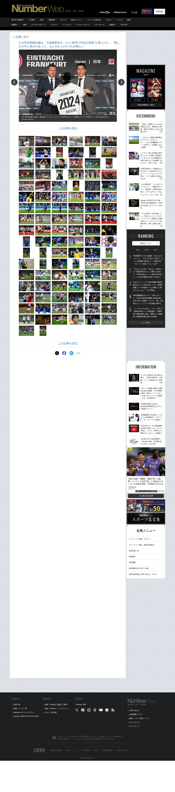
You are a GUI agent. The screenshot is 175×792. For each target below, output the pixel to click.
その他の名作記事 (146, 496)
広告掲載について (136, 714)
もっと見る (146, 322)
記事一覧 (17, 704)
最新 (138, 250)
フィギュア (67, 25)
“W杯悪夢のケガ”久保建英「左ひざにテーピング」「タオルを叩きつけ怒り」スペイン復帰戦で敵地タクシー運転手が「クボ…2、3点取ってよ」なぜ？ (148, 260)
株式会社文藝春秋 (56, 750)
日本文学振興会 (122, 750)
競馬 (128, 20)
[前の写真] (14, 82)
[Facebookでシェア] (64, 354)
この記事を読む (68, 128)
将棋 (24, 25)
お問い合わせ (134, 710)
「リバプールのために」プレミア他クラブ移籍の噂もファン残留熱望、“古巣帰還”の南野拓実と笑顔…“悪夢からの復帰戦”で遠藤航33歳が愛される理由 (148, 312)
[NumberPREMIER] (146, 11)
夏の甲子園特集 (17, 20)
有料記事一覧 (134, 551)
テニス (119, 20)
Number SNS (81, 704)
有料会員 (159, 11)
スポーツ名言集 (51, 712)
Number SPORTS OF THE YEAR (26, 716)
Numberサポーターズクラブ (24, 712)
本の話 (95, 750)
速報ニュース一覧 (20, 708)
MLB (41, 20)
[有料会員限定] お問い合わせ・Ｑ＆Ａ (143, 574)
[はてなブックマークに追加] (71, 354)
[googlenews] (107, 710)
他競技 (111, 25)
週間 (155, 250)
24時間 (146, 250)
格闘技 (14, 25)
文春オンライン (71, 750)
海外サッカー (76, 20)
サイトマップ (134, 726)
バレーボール (99, 25)
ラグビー (54, 25)
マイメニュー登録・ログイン (140, 539)
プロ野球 (31, 20)
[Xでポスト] (57, 354)
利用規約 (132, 556)
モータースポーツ (38, 25)
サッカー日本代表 (94, 20)
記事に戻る (20, 36)
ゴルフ (108, 20)
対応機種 (132, 562)
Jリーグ (63, 20)
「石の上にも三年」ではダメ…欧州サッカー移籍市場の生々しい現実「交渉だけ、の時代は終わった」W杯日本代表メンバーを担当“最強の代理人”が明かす (148, 273)
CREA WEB (85, 750)
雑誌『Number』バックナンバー (57, 708)
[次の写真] (121, 82)
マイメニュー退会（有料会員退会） (142, 545)
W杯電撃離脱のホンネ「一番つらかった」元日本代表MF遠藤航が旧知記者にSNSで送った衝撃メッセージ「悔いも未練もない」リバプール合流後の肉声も (148, 299)
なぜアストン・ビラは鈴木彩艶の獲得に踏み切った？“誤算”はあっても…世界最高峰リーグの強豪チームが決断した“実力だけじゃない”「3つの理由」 (148, 286)
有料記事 (124, 25)
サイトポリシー (135, 722)
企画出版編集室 (107, 750)
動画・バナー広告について (139, 718)
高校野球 (51, 20)
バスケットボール (82, 25)
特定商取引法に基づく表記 (139, 568)
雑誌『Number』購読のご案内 (56, 704)
